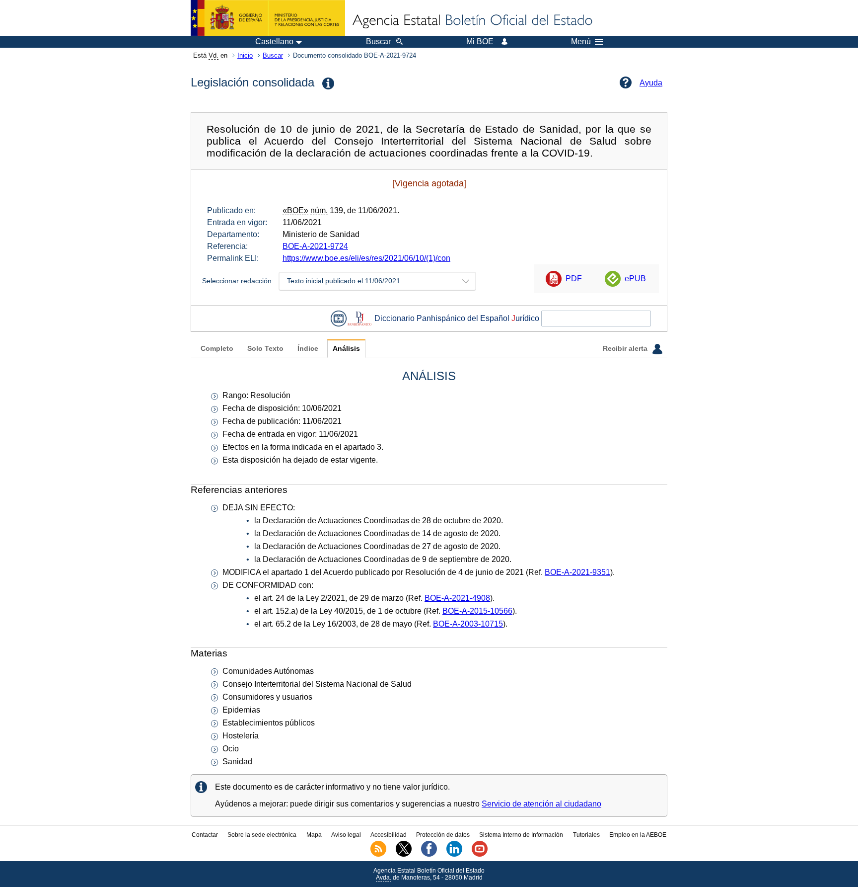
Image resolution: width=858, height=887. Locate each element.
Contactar (205, 834)
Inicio (245, 55)
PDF (574, 278)
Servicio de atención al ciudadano (541, 804)
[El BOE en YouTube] (480, 854)
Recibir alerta (626, 348)
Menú (581, 42)
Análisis (346, 348)
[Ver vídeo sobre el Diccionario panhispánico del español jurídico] (339, 318)
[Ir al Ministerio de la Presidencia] (268, 18)
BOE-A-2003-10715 (468, 624)
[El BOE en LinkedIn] (454, 854)
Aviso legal (346, 834)
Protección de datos (443, 834)
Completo (217, 348)
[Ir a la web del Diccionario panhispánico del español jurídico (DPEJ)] (359, 318)
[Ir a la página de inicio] (472, 21)
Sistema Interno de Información (521, 834)
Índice (307, 348)
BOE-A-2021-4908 (457, 598)
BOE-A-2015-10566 (477, 611)
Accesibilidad (388, 834)
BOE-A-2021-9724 (315, 246)
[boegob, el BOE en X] (404, 854)
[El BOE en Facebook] (429, 854)
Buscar (273, 55)
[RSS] (378, 854)
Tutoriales (586, 834)
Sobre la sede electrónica (261, 834)
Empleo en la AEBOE (637, 834)
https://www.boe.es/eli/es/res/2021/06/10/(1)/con (366, 258)
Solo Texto (265, 348)
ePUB (635, 278)
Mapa (314, 834)
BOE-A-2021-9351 (577, 572)
